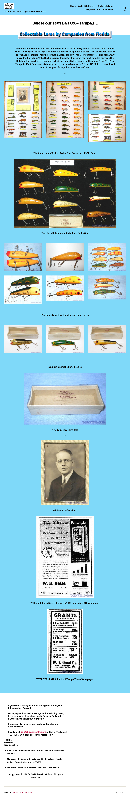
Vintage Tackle (91, 9)
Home (73, 6)
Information (108, 9)
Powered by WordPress (22, 792)
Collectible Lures (105, 6)
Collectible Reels (86, 6)
